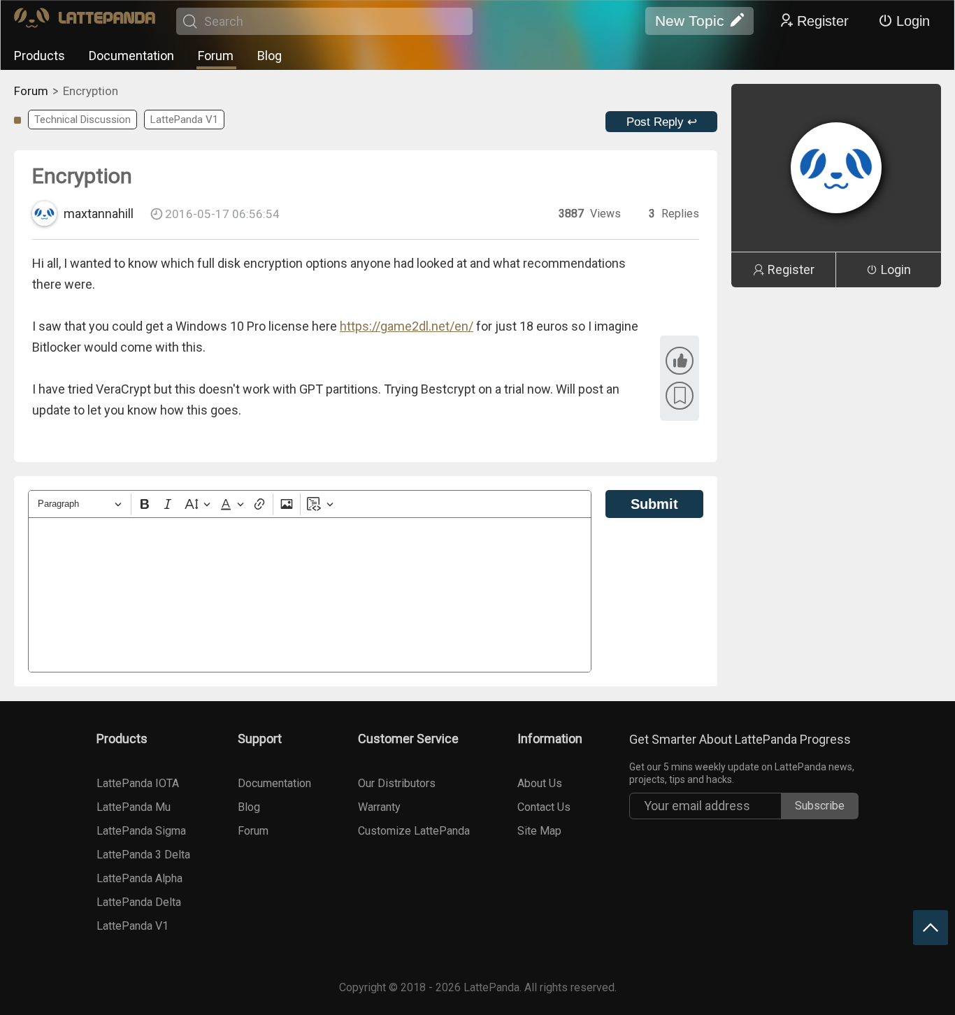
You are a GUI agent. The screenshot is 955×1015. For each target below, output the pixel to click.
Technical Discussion (82, 119)
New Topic (689, 21)
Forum (216, 55)
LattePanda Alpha (139, 878)
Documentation (131, 55)
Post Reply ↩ (661, 122)
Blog (269, 55)
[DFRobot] (84, 21)
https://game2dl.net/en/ (406, 326)
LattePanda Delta (138, 902)
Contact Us (543, 807)
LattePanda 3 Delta (143, 854)
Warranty (379, 807)
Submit (654, 504)
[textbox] (310, 595)
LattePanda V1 (184, 119)
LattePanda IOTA (137, 783)
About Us (539, 783)
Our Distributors (397, 783)
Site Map (539, 830)
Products (39, 55)
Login (913, 21)
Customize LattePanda (414, 830)
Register (823, 21)
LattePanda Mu (133, 807)
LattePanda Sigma (141, 830)
